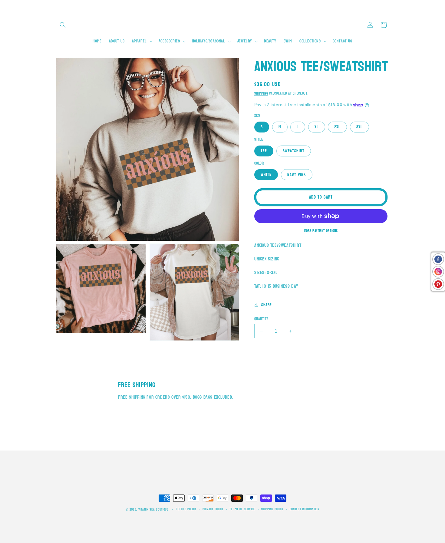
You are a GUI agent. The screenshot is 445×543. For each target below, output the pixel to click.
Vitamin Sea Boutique (153, 509)
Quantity (261, 319)
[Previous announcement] (58, 6)
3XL (359, 127)
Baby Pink (296, 174)
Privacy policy (213, 509)
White (266, 174)
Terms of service (242, 509)
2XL (337, 127)
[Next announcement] (387, 6)
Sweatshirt (294, 151)
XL (317, 127)
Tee (264, 151)
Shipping (261, 93)
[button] (62, 25)
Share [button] (266, 305)
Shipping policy (272, 509)
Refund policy (186, 509)
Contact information (304, 509)
